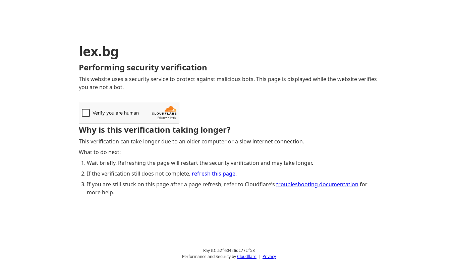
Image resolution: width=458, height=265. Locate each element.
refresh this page (213, 173)
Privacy (269, 256)
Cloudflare (246, 256)
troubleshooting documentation (317, 184)
